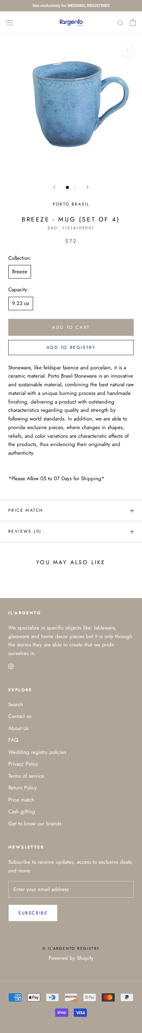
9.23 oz (20, 303)
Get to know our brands (34, 823)
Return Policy (22, 788)
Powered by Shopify (71, 958)
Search (15, 704)
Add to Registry (71, 347)
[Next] (88, 187)
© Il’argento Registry (71, 948)
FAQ (13, 740)
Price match (25, 510)
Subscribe (33, 913)
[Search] (121, 22)
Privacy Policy (23, 764)
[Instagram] (10, 666)
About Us (18, 728)
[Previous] (54, 187)
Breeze (19, 271)
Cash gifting (21, 811)
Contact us (19, 716)
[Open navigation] (9, 22)
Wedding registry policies (37, 752)
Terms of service (26, 776)
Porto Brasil (71, 204)
